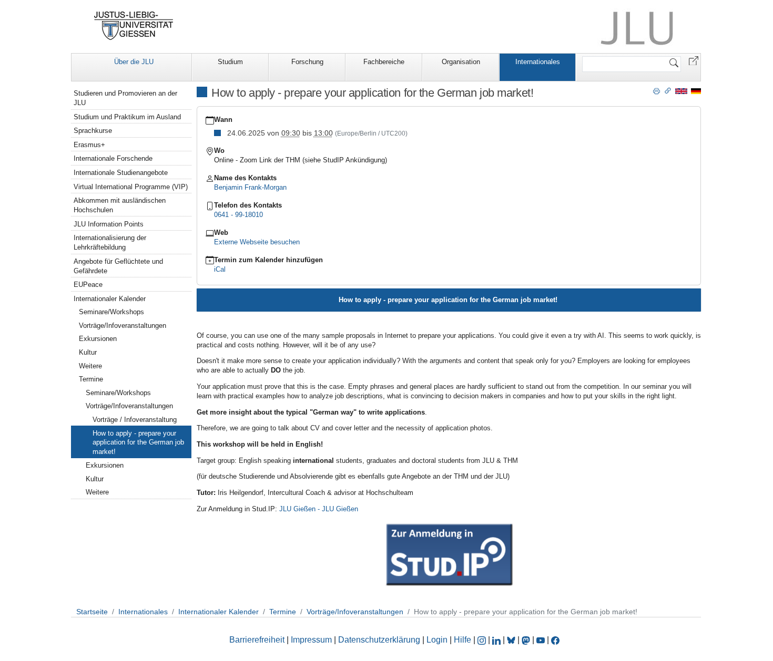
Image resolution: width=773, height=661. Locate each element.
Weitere (90, 366)
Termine (91, 379)
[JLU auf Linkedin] (497, 639)
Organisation (461, 62)
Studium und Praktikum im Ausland (127, 117)
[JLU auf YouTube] (540, 639)
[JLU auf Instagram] (482, 639)
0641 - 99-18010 (238, 215)
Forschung (307, 62)
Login (438, 639)
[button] (693, 60)
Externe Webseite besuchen (257, 242)
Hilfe (462, 639)
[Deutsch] (696, 91)
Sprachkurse (93, 131)
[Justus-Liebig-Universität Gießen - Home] (134, 26)
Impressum (311, 639)
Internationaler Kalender (110, 299)
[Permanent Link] (668, 90)
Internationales (537, 62)
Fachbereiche (383, 62)
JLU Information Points (109, 224)
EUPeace (88, 284)
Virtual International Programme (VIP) (131, 187)
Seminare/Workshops (111, 312)
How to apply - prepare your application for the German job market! (138, 442)
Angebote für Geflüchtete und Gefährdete (118, 266)
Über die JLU (134, 62)
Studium (230, 62)
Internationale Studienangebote (121, 173)
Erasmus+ (89, 145)
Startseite (92, 611)
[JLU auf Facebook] (555, 639)
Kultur (88, 352)
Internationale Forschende (113, 158)
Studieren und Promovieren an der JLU (125, 98)
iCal (220, 269)
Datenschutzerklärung (379, 639)
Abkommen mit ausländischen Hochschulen (120, 205)
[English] (681, 91)
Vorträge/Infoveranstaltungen (122, 325)
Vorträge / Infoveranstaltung (135, 420)
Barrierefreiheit (256, 639)
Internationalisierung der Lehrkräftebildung (110, 242)
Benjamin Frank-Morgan (250, 187)
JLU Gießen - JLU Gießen (318, 509)
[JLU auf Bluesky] (512, 639)
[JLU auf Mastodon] (527, 639)
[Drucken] (656, 90)
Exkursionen (98, 339)
